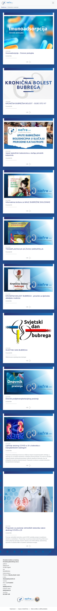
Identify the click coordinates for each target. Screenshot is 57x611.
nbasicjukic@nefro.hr (9, 578)
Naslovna (3, 7)
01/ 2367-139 (6, 594)
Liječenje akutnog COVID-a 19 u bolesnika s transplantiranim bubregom (23, 447)
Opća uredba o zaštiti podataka (39, 609)
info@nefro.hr (7, 590)
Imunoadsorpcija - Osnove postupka (20, 53)
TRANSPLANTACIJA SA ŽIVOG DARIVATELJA (24, 249)
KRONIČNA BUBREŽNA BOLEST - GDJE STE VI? (26, 103)
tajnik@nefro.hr (7, 586)
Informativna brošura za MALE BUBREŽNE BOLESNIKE (28, 202)
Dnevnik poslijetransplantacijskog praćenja (22, 399)
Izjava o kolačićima (23, 609)
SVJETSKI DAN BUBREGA (16, 350)
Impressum (13, 609)
